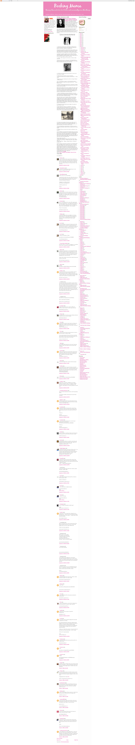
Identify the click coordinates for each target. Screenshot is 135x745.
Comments (82, 30)
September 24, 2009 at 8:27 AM (64, 553)
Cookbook (82, 232)
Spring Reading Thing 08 (84, 328)
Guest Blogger (67, 152)
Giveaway (63, 152)
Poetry (81, 303)
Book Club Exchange (83, 204)
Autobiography (82, 194)
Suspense (81, 329)
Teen (81, 330)
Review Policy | (78, 14)
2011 (81, 43)
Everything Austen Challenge (85, 246)
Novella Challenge (83, 298)
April (82, 170)
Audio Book (82, 191)
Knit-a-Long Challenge (84, 272)
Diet (81, 239)
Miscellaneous (82, 288)
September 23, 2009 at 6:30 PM (64, 519)
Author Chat (82, 192)
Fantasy (81, 247)
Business (81, 221)
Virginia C (61, 381)
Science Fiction (82, 315)
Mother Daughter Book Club (84, 372)
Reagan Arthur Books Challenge (85, 305)
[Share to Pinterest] (61, 153)
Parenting (81, 301)
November (82, 48)
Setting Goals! (83, 97)
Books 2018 (82, 217)
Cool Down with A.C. (83, 233)
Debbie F (61, 270)
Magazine (81, 276)
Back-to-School (82, 195)
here (68, 676)
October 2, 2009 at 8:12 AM (63, 668)
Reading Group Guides (84, 379)
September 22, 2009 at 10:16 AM (64, 198)
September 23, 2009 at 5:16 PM (64, 492)
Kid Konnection (82, 271)
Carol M (61, 350)
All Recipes (82, 358)
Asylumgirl (62, 504)
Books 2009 (82, 207)
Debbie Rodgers (62, 448)
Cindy (61, 618)
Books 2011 (82, 209)
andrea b (61, 512)
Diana (61, 360)
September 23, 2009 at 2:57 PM (64, 483)
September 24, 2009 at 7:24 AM (64, 530)
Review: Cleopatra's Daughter (85, 80)
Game (81, 256)
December (82, 47)
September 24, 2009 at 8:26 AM (64, 543)
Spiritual (81, 327)
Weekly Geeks (82, 344)
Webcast (81, 342)
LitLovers (81, 371)
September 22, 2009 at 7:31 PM (64, 363)
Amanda (61, 201)
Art (80, 190)
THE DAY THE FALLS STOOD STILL (71, 19)
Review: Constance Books (85, 121)
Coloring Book (82, 230)
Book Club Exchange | (66, 14)
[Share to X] (59, 153)
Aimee (61, 710)
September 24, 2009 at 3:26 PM (64, 591)
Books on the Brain (83, 366)
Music (81, 292)
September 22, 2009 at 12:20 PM (64, 279)
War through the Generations (85, 341)
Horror (81, 264)
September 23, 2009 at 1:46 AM (64, 429)
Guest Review (82, 260)
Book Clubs (82, 205)
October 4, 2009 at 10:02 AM (63, 707)
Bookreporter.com (83, 365)
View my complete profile (48, 31)
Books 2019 (82, 218)
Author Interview (83, 193)
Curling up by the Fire (63, 730)
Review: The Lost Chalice (85, 147)
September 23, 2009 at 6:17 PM (64, 509)
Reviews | (56, 14)
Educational (82, 244)
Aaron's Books (82, 357)
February (82, 172)
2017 (81, 36)
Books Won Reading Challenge (85, 219)
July (81, 166)
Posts (81, 28)
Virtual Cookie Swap (83, 340)
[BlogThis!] (58, 153)
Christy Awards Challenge (84, 225)
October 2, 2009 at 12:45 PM (63, 680)
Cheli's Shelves (61, 490)
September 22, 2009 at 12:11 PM (64, 261)
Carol (61, 475)
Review (81, 310)
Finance (81, 250)
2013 (81, 41)
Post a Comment (59, 738)
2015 (81, 38)
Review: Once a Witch (84, 92)
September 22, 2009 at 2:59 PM (64, 311)
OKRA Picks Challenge (84, 300)
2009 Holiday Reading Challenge (85, 179)
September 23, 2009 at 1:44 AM (64, 417)
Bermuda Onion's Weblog (84, 359)
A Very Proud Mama (84, 129)
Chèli (61, 485)
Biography (82, 198)
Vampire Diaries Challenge (84, 337)
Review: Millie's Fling (84, 161)
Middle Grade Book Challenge (85, 286)
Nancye (61, 575)
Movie (81, 291)
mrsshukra (62, 305)
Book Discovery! (83, 104)
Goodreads (82, 370)
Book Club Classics (83, 360)
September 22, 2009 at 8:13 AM (64, 165)
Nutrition (81, 299)
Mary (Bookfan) (62, 174)
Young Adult (82, 354)
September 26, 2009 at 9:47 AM (64, 599)
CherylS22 (61, 458)
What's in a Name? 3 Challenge (85, 346)
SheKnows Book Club (83, 318)
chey (61, 322)
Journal (81, 270)
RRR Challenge (82, 314)
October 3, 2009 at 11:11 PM (63, 696)
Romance (81, 312)
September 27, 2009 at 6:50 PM (64, 644)
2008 (81, 175)
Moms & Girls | (73, 14)
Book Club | (60, 14)
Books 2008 (82, 206)
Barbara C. (62, 399)
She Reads (82, 317)
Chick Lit (81, 222)
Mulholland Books (83, 373)
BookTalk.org (82, 367)
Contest (81, 231)
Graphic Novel (82, 258)
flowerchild (62, 718)
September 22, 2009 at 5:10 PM (64, 347)
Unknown (61, 647)
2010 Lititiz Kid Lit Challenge (85, 183)
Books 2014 (82, 212)
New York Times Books (84, 374)
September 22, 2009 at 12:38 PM (64, 303)
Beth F (61, 249)
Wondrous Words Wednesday (85, 352)
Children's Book (82, 223)
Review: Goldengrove (84, 81)
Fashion (81, 248)
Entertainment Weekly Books (84, 368)
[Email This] (57, 153)
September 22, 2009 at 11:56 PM (64, 404)
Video (81, 338)
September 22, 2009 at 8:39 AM (64, 171)
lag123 (61, 610)
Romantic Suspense (83, 313)
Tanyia (61, 662)
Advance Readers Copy (84, 185)
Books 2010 (82, 208)
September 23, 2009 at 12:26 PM (64, 455)
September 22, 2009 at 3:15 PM (64, 328)
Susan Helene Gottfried (64, 243)
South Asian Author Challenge (85, 325)
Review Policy (82, 311)
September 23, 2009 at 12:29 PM (64, 464)
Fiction (60, 152)
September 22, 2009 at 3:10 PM (64, 319)
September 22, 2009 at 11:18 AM (64, 240)
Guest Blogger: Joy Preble (85, 93)
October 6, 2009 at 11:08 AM (63, 727)
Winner (81, 351)
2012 (81, 42)
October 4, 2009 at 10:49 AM (63, 715)
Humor (81, 265)
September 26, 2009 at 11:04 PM (64, 636)
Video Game (82, 339)
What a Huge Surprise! (84, 140)
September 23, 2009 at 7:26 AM (64, 437)
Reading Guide (82, 304)
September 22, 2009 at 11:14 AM (64, 220)
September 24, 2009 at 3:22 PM (64, 581)
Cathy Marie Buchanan (63, 390)
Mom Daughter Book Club (84, 289)
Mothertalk (82, 290)
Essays (81, 245)
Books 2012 (82, 210)
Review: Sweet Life (84, 122)
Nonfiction (82, 297)
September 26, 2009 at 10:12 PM (64, 615)
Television (82, 331)
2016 (81, 37)
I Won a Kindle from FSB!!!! (85, 74)
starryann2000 (62, 699)
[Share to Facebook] (60, 153)
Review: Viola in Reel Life (85, 64)
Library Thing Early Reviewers (85, 273)
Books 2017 (82, 216)
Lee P (61, 223)
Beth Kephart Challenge (84, 197)
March (82, 171)
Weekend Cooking (83, 343)
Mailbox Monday (83, 277)
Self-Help (81, 316)
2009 (81, 46)
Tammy (61, 670)
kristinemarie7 (62, 682)
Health (81, 261)
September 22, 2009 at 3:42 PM (64, 340)
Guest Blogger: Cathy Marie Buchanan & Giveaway (66, 18)
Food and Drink (82, 251)
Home (83, 14)
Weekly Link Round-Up (84, 345)
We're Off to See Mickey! (85, 123)
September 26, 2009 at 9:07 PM (64, 607)
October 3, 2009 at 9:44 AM (63, 688)
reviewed (70, 19)
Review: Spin (83, 130)
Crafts (81, 234)
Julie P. (51, 18)
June (82, 167)
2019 (81, 33)
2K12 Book (82, 184)
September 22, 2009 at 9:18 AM (64, 188)
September (83, 51)
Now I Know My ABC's (84, 96)
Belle (61, 343)
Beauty (81, 196)
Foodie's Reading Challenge (84, 252)
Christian (81, 224)
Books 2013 (82, 211)
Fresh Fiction (82, 369)
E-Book (81, 243)
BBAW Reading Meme (84, 108)
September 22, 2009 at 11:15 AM (64, 231)
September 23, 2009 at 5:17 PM (64, 501)
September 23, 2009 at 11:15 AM (64, 445)
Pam (61, 331)
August (82, 165)
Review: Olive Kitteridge (84, 136)
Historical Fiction (73, 152)
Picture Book (82, 302)
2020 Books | (52, 14)
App (81, 189)
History (81, 263)
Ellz (60, 602)
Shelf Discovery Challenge (84, 319)
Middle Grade (82, 285)
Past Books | (48, 14)
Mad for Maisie (82, 275)
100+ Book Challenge (83, 178)
